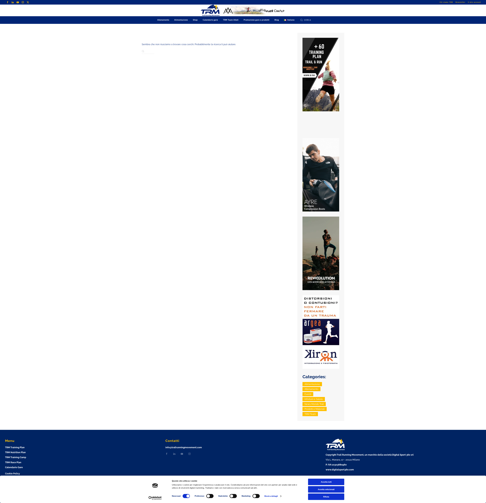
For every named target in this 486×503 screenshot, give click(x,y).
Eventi (308, 394)
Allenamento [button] (163, 20)
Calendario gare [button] (210, 20)
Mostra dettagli (271, 496)
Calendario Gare (14, 467)
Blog (277, 20)
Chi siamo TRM (446, 2)
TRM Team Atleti (231, 20)
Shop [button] (195, 20)
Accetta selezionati (326, 489)
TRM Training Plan (15, 447)
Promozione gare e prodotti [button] (256, 20)
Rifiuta (326, 497)
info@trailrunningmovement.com (183, 447)
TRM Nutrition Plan (15, 452)
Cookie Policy (12, 473)
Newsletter (460, 2)
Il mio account (474, 2)
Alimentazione (312, 384)
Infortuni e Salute (314, 399)
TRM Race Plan (13, 462)
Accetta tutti (326, 482)
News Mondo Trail (314, 404)
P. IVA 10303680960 (336, 464)
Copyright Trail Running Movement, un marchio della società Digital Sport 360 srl (370, 454)
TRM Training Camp (15, 457)
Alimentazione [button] (181, 20)
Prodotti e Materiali (315, 409)
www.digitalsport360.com (340, 469)
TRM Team (310, 414)
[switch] (210, 496)
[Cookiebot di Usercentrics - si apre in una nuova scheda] (155, 498)
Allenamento (311, 389)
